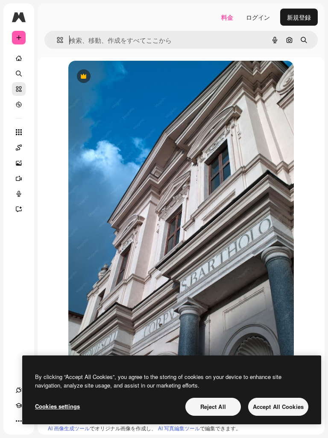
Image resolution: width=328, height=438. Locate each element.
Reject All (213, 406)
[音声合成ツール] (19, 194)
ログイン (258, 17)
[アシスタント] (19, 209)
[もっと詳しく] (19, 104)
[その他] (19, 421)
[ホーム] (19, 58)
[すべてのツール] (19, 132)
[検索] (19, 73)
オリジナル (127, 76)
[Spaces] (19, 147)
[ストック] (19, 89)
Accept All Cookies (278, 406)
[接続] (19, 390)
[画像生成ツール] (19, 163)
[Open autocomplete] (56, 40)
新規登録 (299, 17)
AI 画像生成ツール (69, 428)
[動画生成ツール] (19, 178)
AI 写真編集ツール (179, 428)
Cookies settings (57, 406)
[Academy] (19, 405)
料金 (227, 17)
